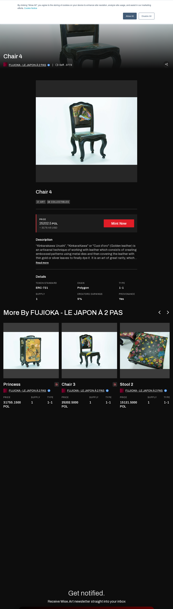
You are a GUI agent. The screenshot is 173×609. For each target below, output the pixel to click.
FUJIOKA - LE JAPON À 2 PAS (27, 65)
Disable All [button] (147, 16)
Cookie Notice (30, 8)
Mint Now (119, 223)
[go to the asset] (31, 350)
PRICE (42, 219)
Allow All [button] (130, 16)
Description (44, 239)
